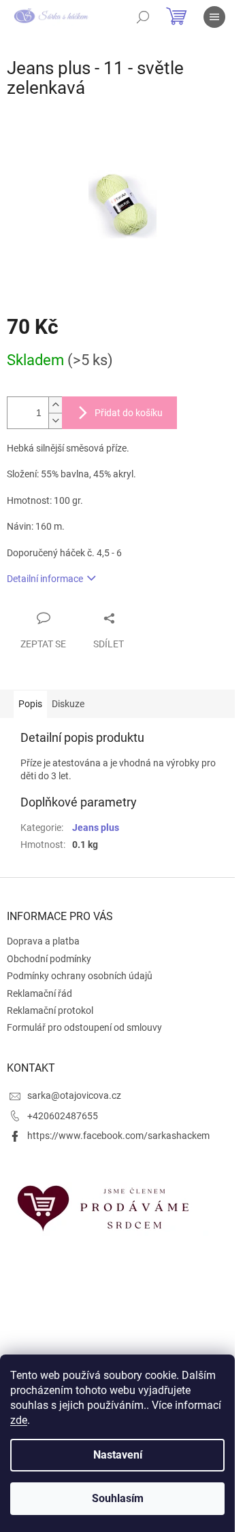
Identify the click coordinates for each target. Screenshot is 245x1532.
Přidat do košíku (129, 412)
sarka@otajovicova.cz (74, 1095)
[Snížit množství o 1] (55, 420)
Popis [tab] (30, 703)
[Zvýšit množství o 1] (55, 405)
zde (18, 1420)
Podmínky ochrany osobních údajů (79, 975)
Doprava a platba (43, 941)
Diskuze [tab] (68, 703)
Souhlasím (118, 1498)
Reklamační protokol (50, 1010)
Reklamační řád (39, 993)
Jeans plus (95, 827)
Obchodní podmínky (49, 958)
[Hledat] (143, 17)
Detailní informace (45, 578)
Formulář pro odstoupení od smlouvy (84, 1027)
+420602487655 (62, 1115)
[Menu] (214, 17)
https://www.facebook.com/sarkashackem (118, 1135)
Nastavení (117, 1454)
